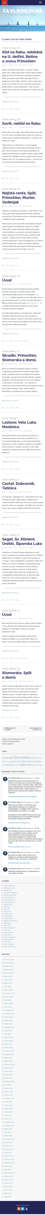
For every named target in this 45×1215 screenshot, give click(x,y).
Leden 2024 (8, 980)
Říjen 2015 (8, 1166)
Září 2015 (7, 1170)
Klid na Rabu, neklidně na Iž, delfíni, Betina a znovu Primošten (22, 55)
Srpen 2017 (8, 1102)
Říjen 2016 (8, 1129)
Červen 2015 (8, 1176)
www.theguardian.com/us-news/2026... (22, 796)
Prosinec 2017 (9, 1098)
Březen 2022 (8, 1003)
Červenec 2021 (9, 1014)
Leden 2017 (8, 1119)
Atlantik (5, 758)
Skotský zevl (8, 904)
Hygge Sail (7, 890)
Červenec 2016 (9, 1139)
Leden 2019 (8, 1078)
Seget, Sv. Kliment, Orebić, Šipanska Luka (22, 540)
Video (16, 765)
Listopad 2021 (9, 1010)
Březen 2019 (8, 1075)
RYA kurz (7, 907)
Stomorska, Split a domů (17, 673)
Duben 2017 (8, 1109)
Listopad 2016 (9, 1125)
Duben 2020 (8, 1037)
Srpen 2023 (8, 990)
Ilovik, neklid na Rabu (21, 122)
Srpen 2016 (8, 1136)
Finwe (5, 65)
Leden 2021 (8, 1024)
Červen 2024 (8, 963)
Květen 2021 (8, 1020)
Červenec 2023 (9, 993)
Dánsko (33, 758)
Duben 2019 (8, 1071)
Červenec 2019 (9, 1064)
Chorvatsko (15, 109)
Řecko (34, 765)
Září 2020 (7, 1034)
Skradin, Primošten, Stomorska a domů (19, 356)
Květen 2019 (8, 1068)
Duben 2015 (8, 1183)
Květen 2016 (8, 1142)
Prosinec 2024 (9, 959)
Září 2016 (7, 1132)
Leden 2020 (8, 1048)
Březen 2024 (8, 973)
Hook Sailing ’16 (32, 303)
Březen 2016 (8, 1149)
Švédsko (39, 765)
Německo (26, 761)
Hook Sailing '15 (9, 937)
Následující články (35, 729)
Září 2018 (7, 1085)
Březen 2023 (8, 997)
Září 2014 (7, 1197)
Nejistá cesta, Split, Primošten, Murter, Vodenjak (19, 195)
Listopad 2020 (9, 1027)
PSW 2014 (7, 942)
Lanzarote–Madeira (11, 893)
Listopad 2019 (9, 1054)
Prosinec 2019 (9, 1051)
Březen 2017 (8, 1112)
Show (4, 765)
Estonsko (39, 758)
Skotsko (10, 765)
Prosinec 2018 (9, 1081)
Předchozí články (10, 729)
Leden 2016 (8, 1156)
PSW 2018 (7, 911)
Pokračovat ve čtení (10, 102)
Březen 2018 (8, 1095)
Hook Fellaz (8, 935)
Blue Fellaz (8, 923)
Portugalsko (36, 761)
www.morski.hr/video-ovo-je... (19, 847)
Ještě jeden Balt (9, 888)
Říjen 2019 (8, 1058)
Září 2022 (7, 1000)
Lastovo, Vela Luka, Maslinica (19, 423)
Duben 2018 (8, 1092)
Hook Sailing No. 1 (10, 947)
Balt (11, 757)
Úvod (11, 278)
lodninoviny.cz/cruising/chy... (19, 823)
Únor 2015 (8, 1190)
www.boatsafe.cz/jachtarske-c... (20, 863)
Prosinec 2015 (9, 1159)
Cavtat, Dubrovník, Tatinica (18, 484)
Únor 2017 (8, 1115)
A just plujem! (9, 932)
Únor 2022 (8, 1007)
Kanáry (9, 761)
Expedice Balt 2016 (10, 921)
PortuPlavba (8, 916)
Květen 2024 (8, 966)
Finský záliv (8, 914)
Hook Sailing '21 (9, 897)
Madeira (14, 761)
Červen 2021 (8, 1017)
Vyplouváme (24, 341)
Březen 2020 (8, 1041)
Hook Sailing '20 (9, 900)
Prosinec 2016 (9, 1122)
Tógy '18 (6, 909)
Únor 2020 (8, 1044)
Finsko (4, 762)
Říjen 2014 (8, 1193)
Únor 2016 (8, 1153)
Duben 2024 (8, 970)
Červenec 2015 (9, 1173)
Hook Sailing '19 (9, 902)
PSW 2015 (7, 930)
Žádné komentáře (27, 65)
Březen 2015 (8, 1186)
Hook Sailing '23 (9, 886)
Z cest (6, 109)
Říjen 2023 (8, 983)
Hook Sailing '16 (9, 928)
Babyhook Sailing (10, 895)
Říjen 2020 (8, 1031)
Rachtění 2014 (9, 939)
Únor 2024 (8, 976)
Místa (20, 762)
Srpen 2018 (8, 1088)
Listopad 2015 (9, 1163)
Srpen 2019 (8, 1061)
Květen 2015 (8, 1180)
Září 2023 (7, 987)
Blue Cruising (9, 944)
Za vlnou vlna (22, 10)
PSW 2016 (7, 925)
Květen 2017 (8, 1105)
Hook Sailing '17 (9, 918)
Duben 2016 (8, 1146)
